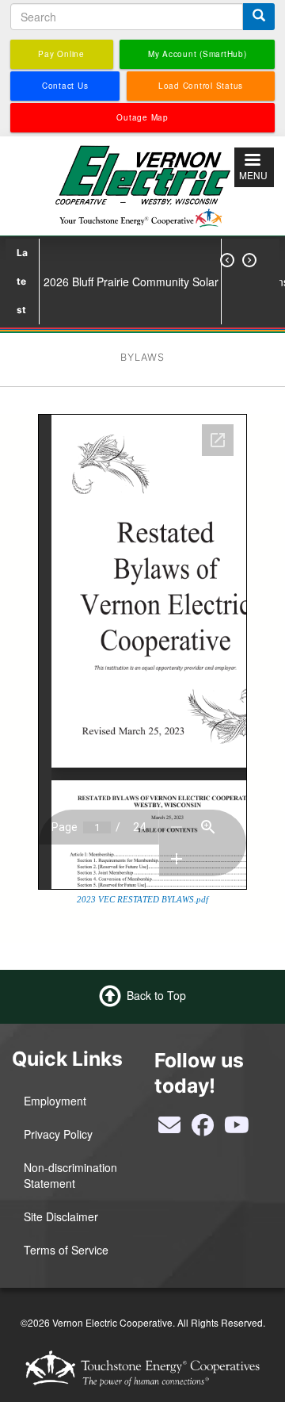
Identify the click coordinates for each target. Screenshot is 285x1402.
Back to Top (156, 995)
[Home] (142, 184)
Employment (55, 1101)
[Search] (259, 16)
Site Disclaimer (61, 1216)
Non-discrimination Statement (70, 1175)
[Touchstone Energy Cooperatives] (142, 1368)
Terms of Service (66, 1250)
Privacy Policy (58, 1134)
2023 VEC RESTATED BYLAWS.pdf (142, 899)
